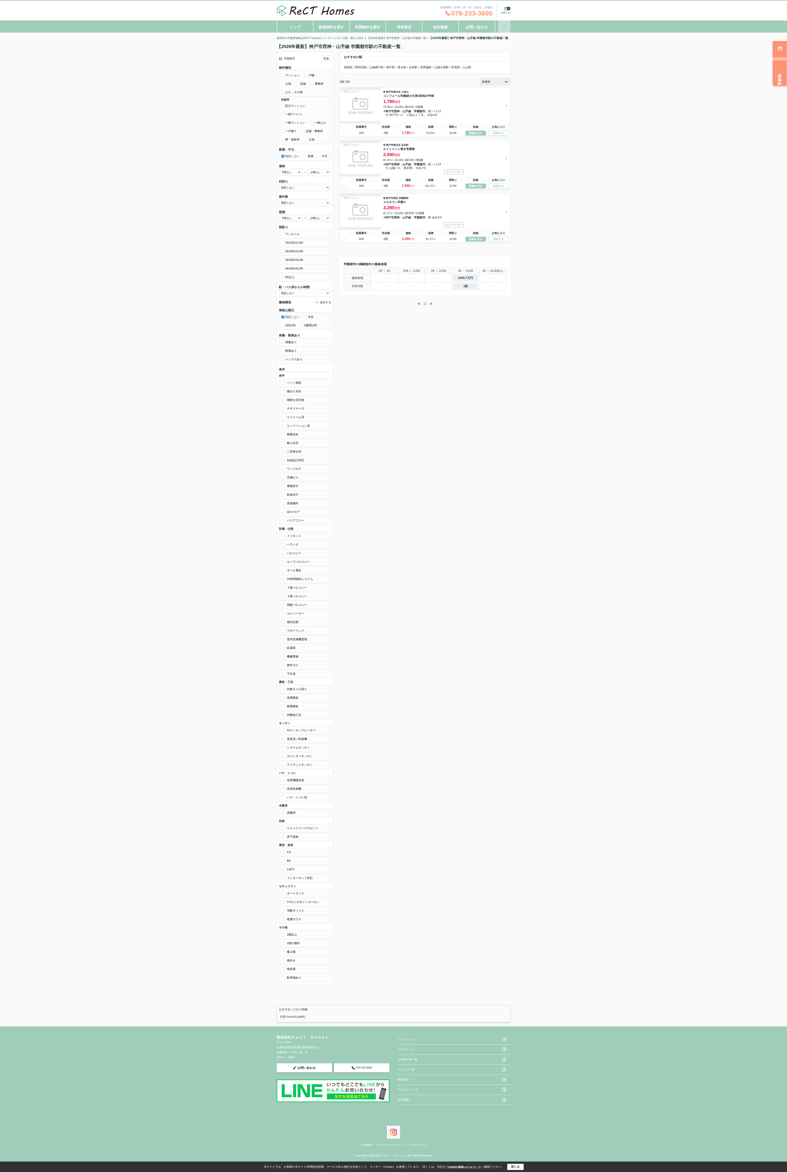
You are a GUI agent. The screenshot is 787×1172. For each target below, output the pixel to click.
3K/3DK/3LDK (294, 259)
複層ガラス (294, 919)
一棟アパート (294, 114)
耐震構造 (292, 706)
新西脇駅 (426, 67)
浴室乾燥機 (294, 788)
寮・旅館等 (292, 139)
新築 (311, 156)
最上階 (291, 951)
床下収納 (292, 836)
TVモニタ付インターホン (303, 902)
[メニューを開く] (504, 27)
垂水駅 (402, 67)
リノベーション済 (298, 425)
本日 (311, 316)
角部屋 (291, 969)
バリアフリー (295, 520)
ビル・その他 (294, 92)
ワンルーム (292, 234)
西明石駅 (361, 67)
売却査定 (404, 27)
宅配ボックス (295, 910)
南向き (291, 960)
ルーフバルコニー (298, 561)
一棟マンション (295, 122)
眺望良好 (292, 434)
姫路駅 (348, 67)
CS (289, 852)
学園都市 (419, 111)
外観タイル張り (297, 689)
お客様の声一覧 (408, 1059)
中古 (325, 156)
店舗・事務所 (314, 131)
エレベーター (295, 613)
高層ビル (292, 477)
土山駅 (467, 67)
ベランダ (292, 544)
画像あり (291, 342)
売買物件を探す (368, 27)
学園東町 (404, 198)
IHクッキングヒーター (301, 730)
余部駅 (413, 67)
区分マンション (295, 105)
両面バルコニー (297, 604)
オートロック (295, 893)
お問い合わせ (477, 27)
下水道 (291, 673)
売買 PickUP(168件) (293, 1016)
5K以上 (290, 277)
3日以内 (290, 325)
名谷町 (405, 145)
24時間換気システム (300, 579)
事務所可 (292, 486)
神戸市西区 (392, 198)
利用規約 (367, 1144)
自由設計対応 (295, 460)
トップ (295, 27)
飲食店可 (292, 494)
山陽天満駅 (441, 67)
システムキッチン (298, 747)
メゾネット (294, 535)
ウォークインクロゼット (302, 828)
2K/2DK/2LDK (294, 251)
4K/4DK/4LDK (294, 268)
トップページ (406, 1039)
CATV (290, 869)
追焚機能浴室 (295, 780)
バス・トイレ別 (297, 797)
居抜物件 (292, 503)
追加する (498, 133)
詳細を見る (475, 133)
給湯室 (291, 647)
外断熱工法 (294, 715)
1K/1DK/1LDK (294, 242)
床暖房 (291, 812)
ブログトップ (406, 1049)
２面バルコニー (297, 587)
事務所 (319, 83)
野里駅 (455, 67)
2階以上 (292, 934)
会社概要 (440, 27)
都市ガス (292, 665)
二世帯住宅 (294, 451)
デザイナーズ (295, 408)
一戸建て (291, 131)
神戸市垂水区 (393, 91)
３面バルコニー (297, 596)
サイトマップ (420, 1144)
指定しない (292, 156)
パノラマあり (294, 359)
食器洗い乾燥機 (297, 739)
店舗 (303, 83)
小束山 (405, 91)
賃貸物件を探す (331, 27)
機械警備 (292, 656)
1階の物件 (293, 943)
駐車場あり (294, 977)
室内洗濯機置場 (297, 639)
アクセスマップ (408, 1089)
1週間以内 (310, 325)
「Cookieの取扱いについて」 (462, 1166)
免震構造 (292, 697)
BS (289, 860)
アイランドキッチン (300, 764)
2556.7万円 (465, 278)
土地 (288, 83)
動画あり (291, 350)
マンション (292, 75)
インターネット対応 (300, 878)
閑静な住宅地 (295, 400)
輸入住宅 (292, 443)
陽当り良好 (294, 391)
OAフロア (293, 512)
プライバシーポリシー (392, 1144)
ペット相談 (294, 382)
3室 (465, 286)
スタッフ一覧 (406, 1069)
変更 (326, 58)
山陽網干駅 (376, 67)
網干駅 (390, 67)
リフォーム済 (295, 417)
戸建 (311, 75)
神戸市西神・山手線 (398, 111)
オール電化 (294, 570)
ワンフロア (294, 468)
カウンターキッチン (300, 756)
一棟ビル (320, 122)
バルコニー (294, 553)
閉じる (515, 1166)
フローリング (295, 630)
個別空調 (292, 622)
